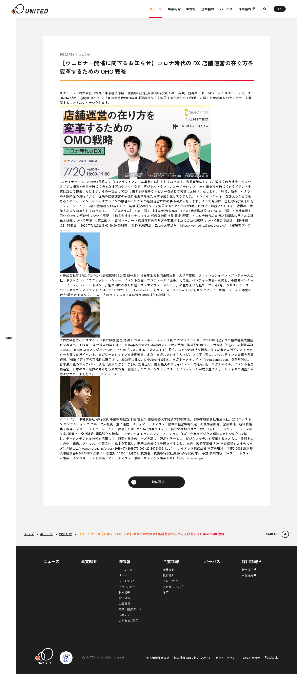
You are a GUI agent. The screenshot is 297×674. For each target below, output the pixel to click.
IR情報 (191, 8)
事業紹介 (174, 8)
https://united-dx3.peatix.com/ (203, 225)
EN (280, 9)
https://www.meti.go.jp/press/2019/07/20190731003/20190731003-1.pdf (120, 448)
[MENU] (8, 337)
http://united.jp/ (191, 457)
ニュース (155, 8)
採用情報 (244, 8)
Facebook (271, 657)
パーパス (226, 8)
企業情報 (207, 8)
